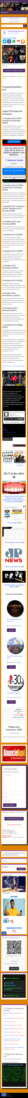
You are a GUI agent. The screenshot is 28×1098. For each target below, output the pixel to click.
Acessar (4, 861)
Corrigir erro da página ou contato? (14, 70)
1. (12, 422)
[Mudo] (18, 419)
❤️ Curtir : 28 (7, 439)
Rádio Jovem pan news (13, 566)
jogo (5, 126)
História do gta (14, 18)
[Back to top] (24, 1094)
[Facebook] (9, 41)
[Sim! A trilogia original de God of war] (15, 608)
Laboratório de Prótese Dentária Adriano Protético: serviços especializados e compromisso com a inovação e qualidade (14, 498)
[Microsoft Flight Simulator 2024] (15, 645)
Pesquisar (5, 866)
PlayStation (16, 33)
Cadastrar (5, 430)
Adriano (11, 33)
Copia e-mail (14, 968)
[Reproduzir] (6, 419)
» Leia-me (11, 630)
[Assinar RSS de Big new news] (2, 1)
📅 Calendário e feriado (13, 542)
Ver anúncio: (6, 181)
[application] (14, 419)
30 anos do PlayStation (14, 693)
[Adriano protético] (4, 1)
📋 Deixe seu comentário (19, 445)
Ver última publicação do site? (14, 818)
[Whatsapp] (14, 41)
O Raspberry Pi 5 (13, 21)
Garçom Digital (13, 523)
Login (4, 428)
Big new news (4, 12)
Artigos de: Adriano (18, 717)
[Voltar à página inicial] (14, 6)
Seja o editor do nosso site (10, 432)
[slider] (21, 418)
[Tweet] (4, 41)
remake (16, 198)
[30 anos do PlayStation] (15, 682)
